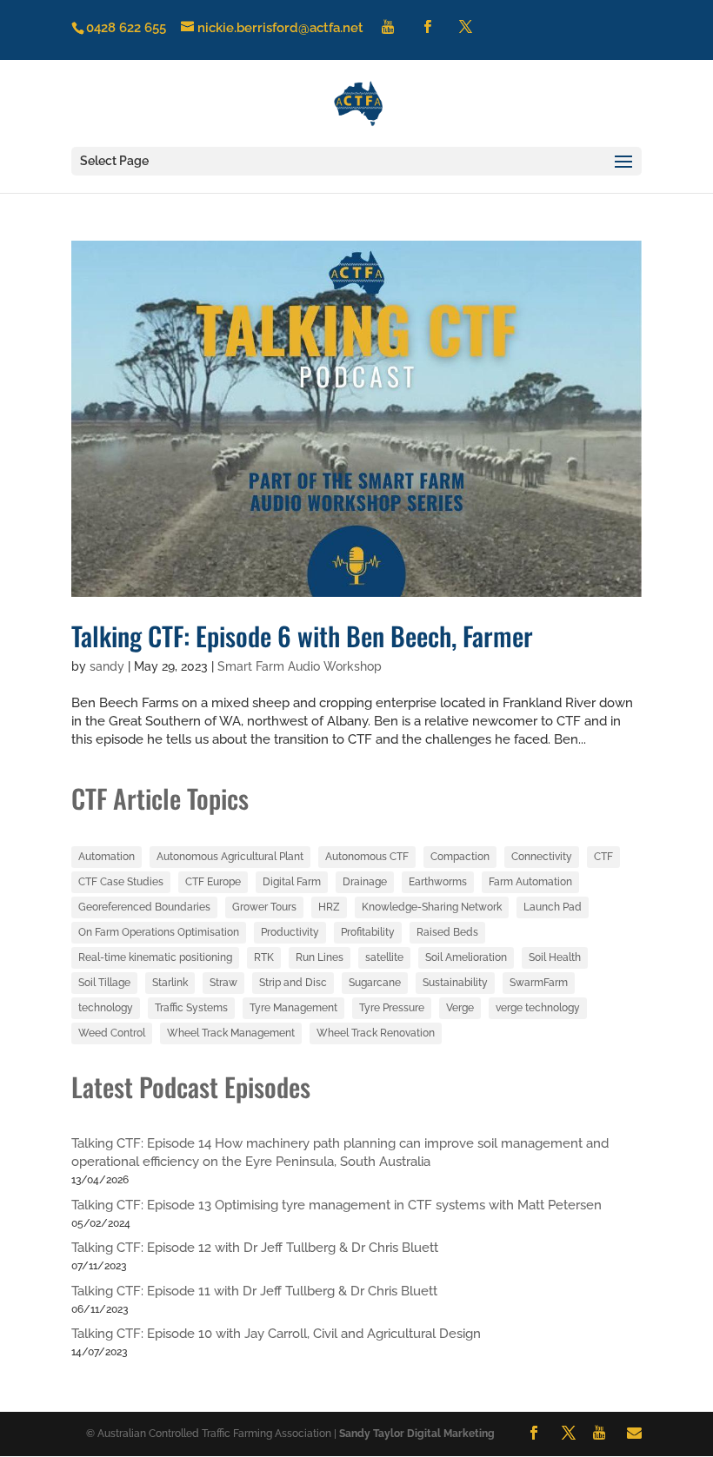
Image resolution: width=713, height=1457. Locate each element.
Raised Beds (447, 932)
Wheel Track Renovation (376, 1033)
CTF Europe (213, 882)
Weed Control (111, 1033)
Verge (460, 1008)
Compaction (460, 857)
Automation (106, 857)
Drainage (365, 882)
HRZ (329, 907)
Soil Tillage (104, 983)
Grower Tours (264, 907)
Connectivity (541, 857)
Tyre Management (293, 1008)
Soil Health (555, 957)
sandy (107, 666)
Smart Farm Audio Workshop (299, 666)
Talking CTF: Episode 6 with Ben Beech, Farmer (302, 635)
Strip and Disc (293, 983)
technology (105, 1008)
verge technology (538, 1008)
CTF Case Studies (120, 882)
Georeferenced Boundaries (144, 907)
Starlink (170, 983)
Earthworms (438, 882)
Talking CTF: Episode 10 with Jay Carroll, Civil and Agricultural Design (276, 1333)
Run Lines (319, 957)
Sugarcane (375, 983)
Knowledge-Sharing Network (432, 907)
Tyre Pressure (391, 1008)
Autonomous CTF (367, 857)
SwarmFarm (539, 983)
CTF (603, 857)
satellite (384, 957)
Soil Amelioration (466, 957)
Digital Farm (292, 882)
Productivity (290, 932)
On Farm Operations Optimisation (158, 932)
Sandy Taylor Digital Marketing (417, 1433)
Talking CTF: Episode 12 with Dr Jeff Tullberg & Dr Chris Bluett (254, 1247)
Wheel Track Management (231, 1033)
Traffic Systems (191, 1008)
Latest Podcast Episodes (190, 1086)
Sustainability (455, 983)
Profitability (368, 932)
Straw (223, 983)
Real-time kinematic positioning (155, 957)
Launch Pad (552, 907)
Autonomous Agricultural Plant (230, 857)
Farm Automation (530, 882)
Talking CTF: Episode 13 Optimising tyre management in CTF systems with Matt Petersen (336, 1205)
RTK (264, 957)
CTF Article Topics (160, 798)
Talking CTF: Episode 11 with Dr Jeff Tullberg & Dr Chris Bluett (254, 1291)
